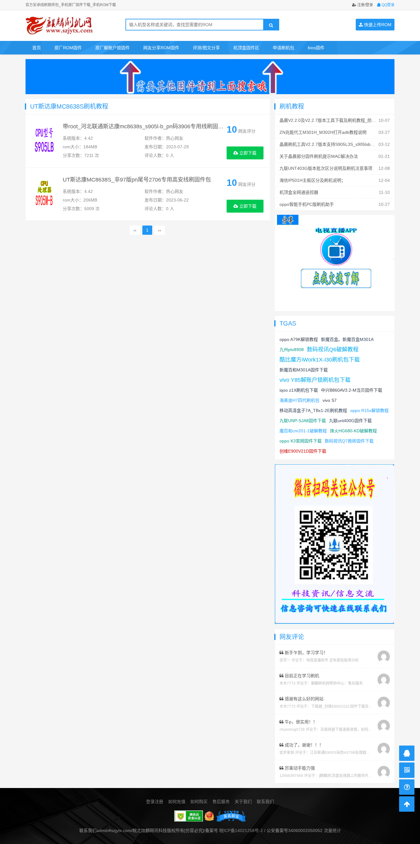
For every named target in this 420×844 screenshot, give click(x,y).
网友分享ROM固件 (161, 47)
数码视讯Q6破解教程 (333, 349)
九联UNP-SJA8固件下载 (302, 420)
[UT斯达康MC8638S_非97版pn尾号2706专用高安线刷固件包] (44, 194)
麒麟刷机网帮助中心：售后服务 (337, 683)
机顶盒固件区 (246, 47)
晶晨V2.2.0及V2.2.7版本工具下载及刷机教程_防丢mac (331, 120)
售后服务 (221, 801)
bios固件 (316, 47)
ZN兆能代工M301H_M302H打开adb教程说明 (323, 132)
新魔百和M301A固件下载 (303, 369)
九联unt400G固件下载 (350, 420)
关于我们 (243, 801)
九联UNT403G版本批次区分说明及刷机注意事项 (325, 168)
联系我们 (265, 801)
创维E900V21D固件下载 (302, 451)
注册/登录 (364, 5)
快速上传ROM (377, 24)
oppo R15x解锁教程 (369, 410)
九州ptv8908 (291, 349)
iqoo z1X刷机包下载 (298, 390)
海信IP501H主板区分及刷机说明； (312, 180)
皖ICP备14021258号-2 (241, 830)
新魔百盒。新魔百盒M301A (347, 339)
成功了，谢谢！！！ (303, 744)
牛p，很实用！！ (300, 721)
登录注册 (154, 801)
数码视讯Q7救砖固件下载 (349, 440)
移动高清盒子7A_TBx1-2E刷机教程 (313, 410)
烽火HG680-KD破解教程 (353, 430)
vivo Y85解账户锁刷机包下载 (315, 380)
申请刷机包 (283, 47)
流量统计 (332, 830)
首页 (36, 47)
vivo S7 (330, 400)
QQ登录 (387, 5)
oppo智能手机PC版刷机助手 (306, 204)
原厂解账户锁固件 (112, 47)
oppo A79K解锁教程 (298, 339)
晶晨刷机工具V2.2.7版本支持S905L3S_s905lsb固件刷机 (333, 144)
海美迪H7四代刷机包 (299, 400)
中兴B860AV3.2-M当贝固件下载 (351, 390)
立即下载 (247, 152)
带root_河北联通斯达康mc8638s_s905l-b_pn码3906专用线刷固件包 (146, 126)
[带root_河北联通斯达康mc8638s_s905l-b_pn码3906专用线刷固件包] (44, 141)
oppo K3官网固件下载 (300, 440)
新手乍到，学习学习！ (305, 652)
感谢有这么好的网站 (303, 698)
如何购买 (199, 801)
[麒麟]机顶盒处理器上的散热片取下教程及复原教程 (360, 776)
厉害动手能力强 (299, 768)
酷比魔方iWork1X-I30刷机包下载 (319, 360)
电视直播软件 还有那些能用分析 (332, 660)
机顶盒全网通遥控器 (298, 192)
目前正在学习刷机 (301, 675)
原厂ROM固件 (68, 47)
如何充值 (176, 801)
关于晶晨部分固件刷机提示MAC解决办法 (318, 156)
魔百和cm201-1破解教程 (303, 430)
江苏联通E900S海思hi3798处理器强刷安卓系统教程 (353, 752)
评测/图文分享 (206, 47)
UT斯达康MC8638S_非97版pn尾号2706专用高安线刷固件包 (137, 180)
